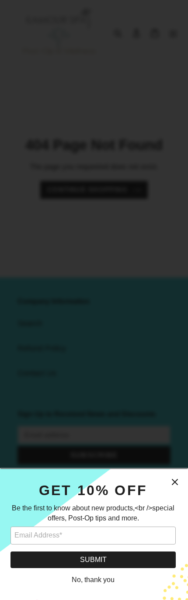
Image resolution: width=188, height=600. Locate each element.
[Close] (175, 482)
